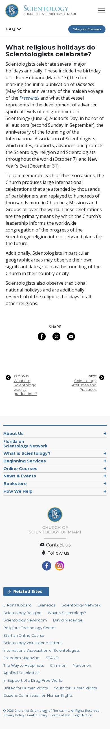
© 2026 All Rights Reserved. (51, 710)
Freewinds (29, 98)
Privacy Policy (13, 715)
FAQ (10, 29)
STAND (52, 658)
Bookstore (15, 483)
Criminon (58, 665)
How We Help (17, 491)
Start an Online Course (23, 635)
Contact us (58, 545)
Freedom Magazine (21, 658)
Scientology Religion (22, 613)
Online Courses (20, 468)
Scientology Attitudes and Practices (84, 385)
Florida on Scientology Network (25, 444)
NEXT (92, 376)
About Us (13, 433)
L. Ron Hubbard (17, 605)
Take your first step (87, 29)
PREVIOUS (21, 376)
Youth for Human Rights (75, 688)
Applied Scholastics (21, 673)
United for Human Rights (25, 688)
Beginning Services (24, 461)
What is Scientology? (26, 453)
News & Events (19, 476)
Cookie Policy (37, 715)
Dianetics (46, 605)
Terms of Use (60, 715)
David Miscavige (68, 620)
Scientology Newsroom (25, 620)
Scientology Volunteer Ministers (32, 643)
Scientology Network (80, 605)
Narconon (82, 665)
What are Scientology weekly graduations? (25, 387)
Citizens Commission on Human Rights (37, 695)
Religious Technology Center (29, 628)
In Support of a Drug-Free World (32, 680)
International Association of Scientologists (41, 650)
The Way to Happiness (23, 665)
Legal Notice (82, 715)
